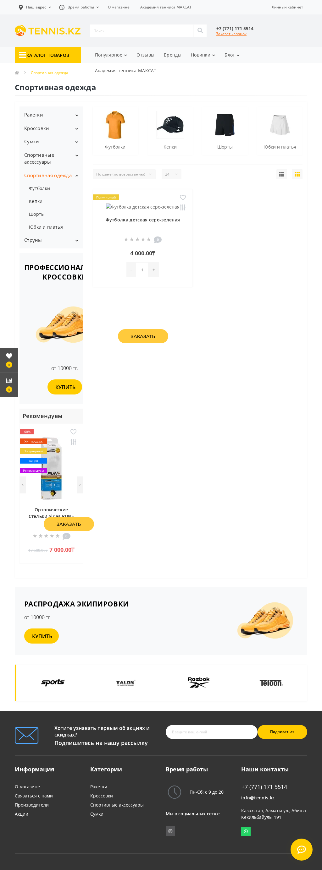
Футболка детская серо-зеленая (143, 220)
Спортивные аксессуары (39, 158)
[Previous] (22, 484)
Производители (32, 805)
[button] (79, 7)
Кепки (36, 201)
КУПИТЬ (65, 387)
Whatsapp (246, 831)
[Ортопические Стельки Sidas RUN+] (51, 468)
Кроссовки (36, 128)
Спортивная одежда (48, 175)
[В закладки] (73, 432)
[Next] (80, 484)
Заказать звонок (231, 33)
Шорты (37, 214)
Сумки (31, 141)
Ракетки (33, 114)
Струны (33, 240)
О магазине (119, 7)
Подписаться (282, 731)
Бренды (172, 55)
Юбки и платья (46, 227)
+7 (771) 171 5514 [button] (264, 787)
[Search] (200, 30)
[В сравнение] (73, 442)
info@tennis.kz (258, 798)
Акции (21, 814)
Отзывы (145, 55)
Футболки (39, 188)
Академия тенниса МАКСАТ (166, 7)
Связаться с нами (34, 796)
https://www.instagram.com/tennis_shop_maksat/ (170, 831)
